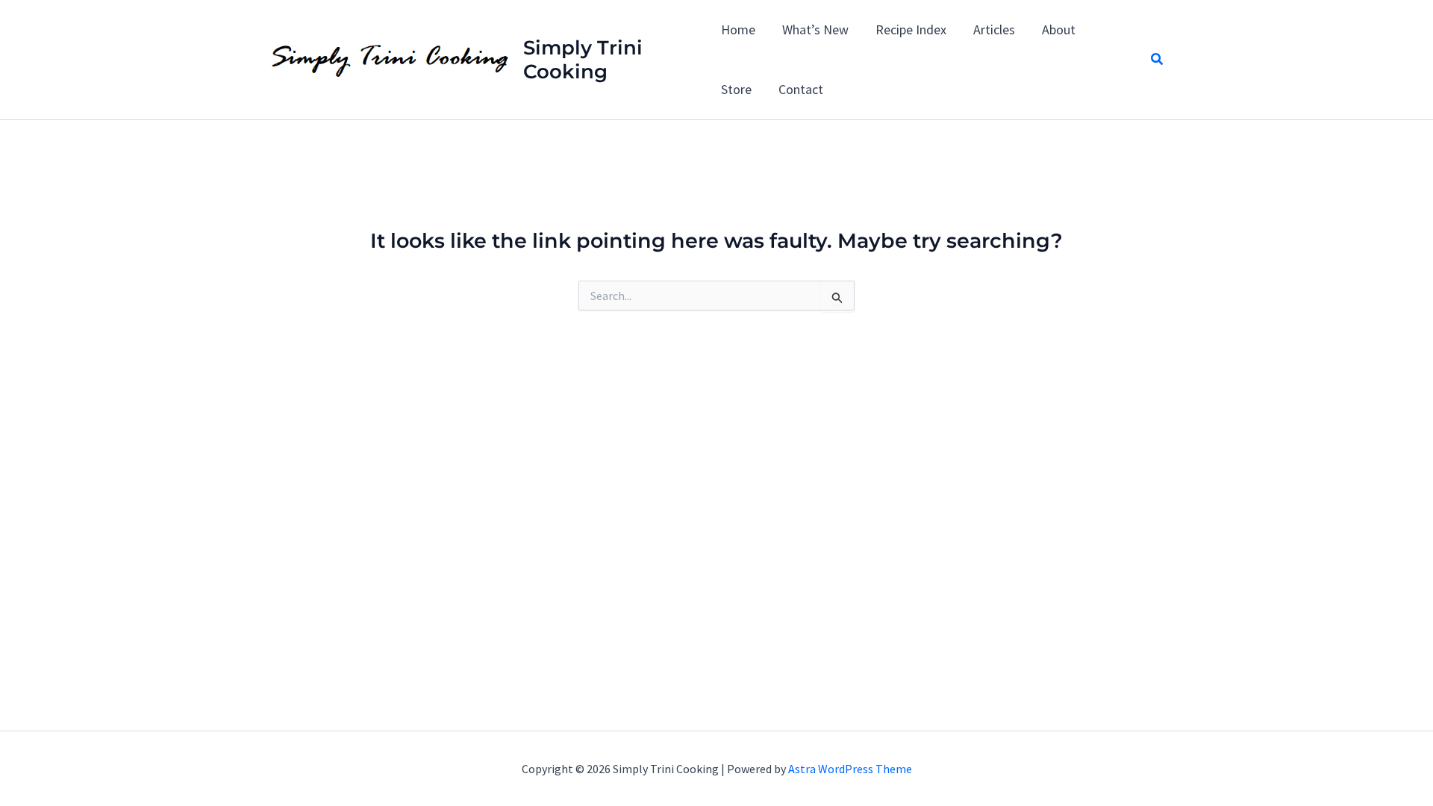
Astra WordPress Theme (850, 768)
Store (736, 89)
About (1058, 29)
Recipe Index (910, 29)
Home (738, 29)
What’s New (815, 29)
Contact (800, 89)
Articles (994, 29)
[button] (1157, 59)
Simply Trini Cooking (583, 60)
